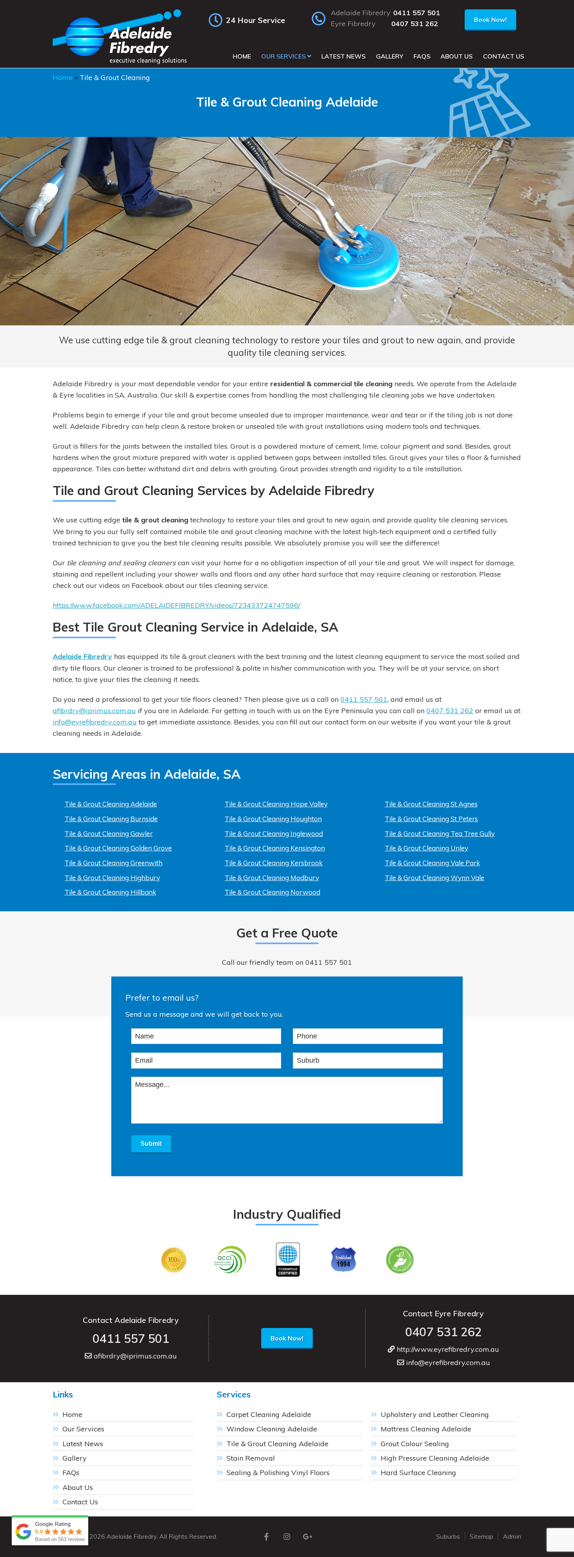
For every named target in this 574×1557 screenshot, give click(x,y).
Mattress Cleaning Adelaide (426, 1428)
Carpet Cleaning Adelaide (268, 1414)
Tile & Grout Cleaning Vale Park (432, 863)
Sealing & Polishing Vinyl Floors (278, 1472)
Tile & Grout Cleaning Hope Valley (276, 804)
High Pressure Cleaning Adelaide (435, 1458)
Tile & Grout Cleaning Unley (426, 848)
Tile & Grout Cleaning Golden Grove (118, 848)
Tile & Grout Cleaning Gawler (108, 833)
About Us (77, 1487)
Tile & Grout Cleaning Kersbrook (274, 863)
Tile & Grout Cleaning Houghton (273, 819)
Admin (512, 1536)
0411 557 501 (416, 13)
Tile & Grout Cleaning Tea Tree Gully (440, 833)
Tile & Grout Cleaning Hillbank (110, 892)
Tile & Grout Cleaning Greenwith (113, 863)
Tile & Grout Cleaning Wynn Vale (434, 877)
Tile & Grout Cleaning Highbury (112, 877)
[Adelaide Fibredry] (121, 63)
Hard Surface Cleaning (418, 1472)
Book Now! (490, 19)
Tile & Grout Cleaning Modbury (272, 877)
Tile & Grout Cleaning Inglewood (274, 833)
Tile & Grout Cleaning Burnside (111, 819)
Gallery (74, 1458)
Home (63, 77)
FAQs (70, 1472)
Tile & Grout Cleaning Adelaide (110, 804)
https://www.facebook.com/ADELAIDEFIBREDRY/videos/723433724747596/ (176, 605)
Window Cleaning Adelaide (271, 1428)
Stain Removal (250, 1458)
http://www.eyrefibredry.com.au (447, 1349)
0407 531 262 (414, 24)
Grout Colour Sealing (415, 1443)
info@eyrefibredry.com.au (95, 721)
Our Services (83, 1428)
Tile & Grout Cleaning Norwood (272, 892)
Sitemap (481, 1536)
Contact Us (80, 1501)
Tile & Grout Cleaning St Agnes (431, 804)
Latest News (82, 1443)
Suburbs (448, 1536)
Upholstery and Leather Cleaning (435, 1414)
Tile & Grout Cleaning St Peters (431, 819)
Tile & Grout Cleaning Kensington (275, 848)
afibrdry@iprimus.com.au (94, 710)
